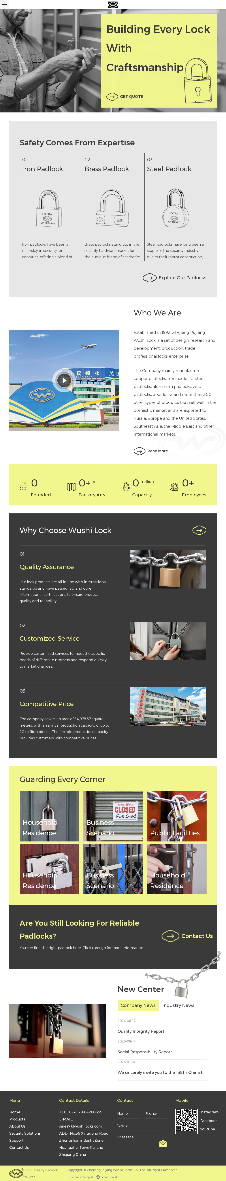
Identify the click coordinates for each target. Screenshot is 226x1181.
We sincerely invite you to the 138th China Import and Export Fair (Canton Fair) (162, 1072)
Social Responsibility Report (145, 1052)
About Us (17, 1126)
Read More (157, 451)
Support (16, 1140)
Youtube (207, 1129)
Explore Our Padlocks (182, 277)
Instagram (208, 1112)
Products (17, 1119)
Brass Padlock (88, 169)
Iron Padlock (24, 169)
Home (14, 1112)
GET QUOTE (131, 96)
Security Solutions (25, 1133)
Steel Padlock (151, 169)
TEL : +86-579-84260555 (80, 1112)
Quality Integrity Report (141, 1031)
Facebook (208, 1121)
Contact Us (193, 936)
